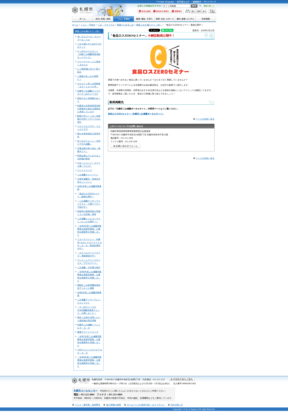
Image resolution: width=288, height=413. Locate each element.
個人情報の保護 (113, 405)
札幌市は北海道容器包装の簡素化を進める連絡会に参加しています (88, 108)
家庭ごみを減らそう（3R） (149, 25)
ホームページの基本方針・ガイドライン (146, 405)
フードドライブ (84, 170)
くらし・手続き (88, 25)
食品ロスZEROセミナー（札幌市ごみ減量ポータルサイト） (136, 114)
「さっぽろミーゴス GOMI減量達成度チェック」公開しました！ (88, 310)
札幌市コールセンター (86, 390)
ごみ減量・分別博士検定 (88, 267)
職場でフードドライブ (87, 332)
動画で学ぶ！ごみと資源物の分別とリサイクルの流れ (88, 119)
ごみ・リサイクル (106, 25)
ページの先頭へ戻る (205, 119)
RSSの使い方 (177, 405)
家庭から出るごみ (125, 25)
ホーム (75, 25)
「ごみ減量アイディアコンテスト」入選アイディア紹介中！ (88, 204)
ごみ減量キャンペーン (87, 175)
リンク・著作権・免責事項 (87, 405)
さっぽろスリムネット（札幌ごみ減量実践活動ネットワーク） (88, 54)
